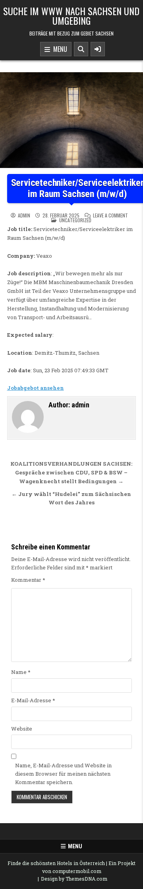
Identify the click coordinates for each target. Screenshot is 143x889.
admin (24, 215)
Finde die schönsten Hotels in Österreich (56, 863)
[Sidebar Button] (98, 49)
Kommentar (28, 579)
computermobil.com (76, 871)
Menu (58, 49)
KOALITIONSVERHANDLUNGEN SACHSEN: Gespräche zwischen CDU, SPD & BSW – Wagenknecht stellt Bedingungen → (71, 472)
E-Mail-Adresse (33, 700)
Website (21, 728)
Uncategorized (75, 220)
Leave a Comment (110, 215)
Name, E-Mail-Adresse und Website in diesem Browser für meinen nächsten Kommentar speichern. (63, 774)
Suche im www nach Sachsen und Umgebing (71, 16)
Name (21, 672)
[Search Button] (81, 49)
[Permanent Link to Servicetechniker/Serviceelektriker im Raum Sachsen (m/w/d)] (71, 120)
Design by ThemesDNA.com (74, 878)
